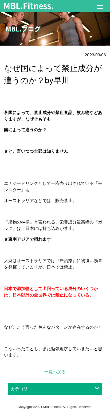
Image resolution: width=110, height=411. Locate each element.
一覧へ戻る (55, 371)
